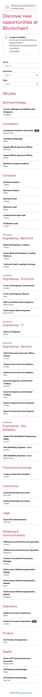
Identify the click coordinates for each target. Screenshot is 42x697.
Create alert (14, 51)
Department (7, 71)
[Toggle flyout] (36, 75)
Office (5, 80)
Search (5, 62)
